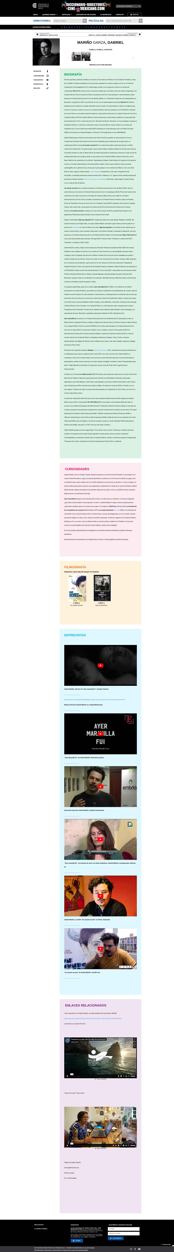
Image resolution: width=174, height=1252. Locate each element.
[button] (100, 61)
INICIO (35, 15)
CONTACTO (120, 15)
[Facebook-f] (135, 1249)
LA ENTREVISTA (105, 15)
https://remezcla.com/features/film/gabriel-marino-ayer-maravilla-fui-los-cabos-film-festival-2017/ (94, 699)
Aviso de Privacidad (89, 1248)
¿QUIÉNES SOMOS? (49, 15)
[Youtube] (139, 1249)
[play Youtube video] (100, 665)
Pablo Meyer (48, 1250)
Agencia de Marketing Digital (80, 1250)
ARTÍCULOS (66, 15)
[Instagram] (131, 1249)
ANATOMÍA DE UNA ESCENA (86, 15)
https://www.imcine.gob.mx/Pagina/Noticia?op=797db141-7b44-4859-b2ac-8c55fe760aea (93, 1018)
